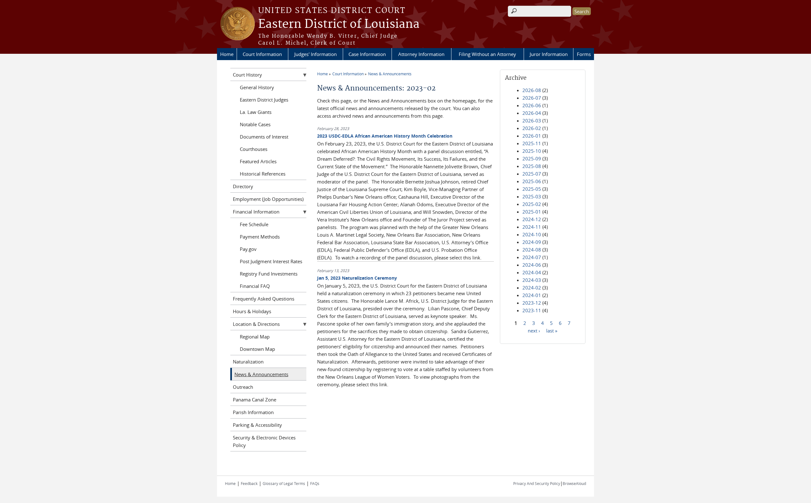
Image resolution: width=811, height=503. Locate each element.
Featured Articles (258, 161)
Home (226, 54)
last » (551, 330)
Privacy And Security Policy (536, 483)
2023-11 (531, 310)
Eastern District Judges (264, 99)
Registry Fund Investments (268, 273)
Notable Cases (255, 124)
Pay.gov (248, 249)
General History (257, 87)
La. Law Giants (255, 112)
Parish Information (253, 412)
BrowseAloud (574, 483)
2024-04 (531, 272)
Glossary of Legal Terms (284, 483)
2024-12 (531, 219)
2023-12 (531, 303)
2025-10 (531, 151)
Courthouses (253, 149)
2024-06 (531, 265)
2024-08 (531, 249)
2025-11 (531, 143)
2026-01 (531, 136)
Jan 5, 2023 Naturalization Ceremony (357, 278)
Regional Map (255, 336)
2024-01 (531, 295)
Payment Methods (260, 236)
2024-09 (531, 242)
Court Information (262, 54)
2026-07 (531, 98)
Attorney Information (421, 54)
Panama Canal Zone (254, 399)
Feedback (249, 483)
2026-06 (531, 105)
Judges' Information (315, 54)
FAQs (314, 483)
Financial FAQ (255, 286)
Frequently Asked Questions (263, 298)
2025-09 (531, 158)
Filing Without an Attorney (487, 54)
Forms (584, 54)
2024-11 (531, 227)
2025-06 (531, 181)
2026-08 (531, 90)
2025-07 (531, 174)
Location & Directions (256, 324)
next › (534, 330)
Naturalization (248, 361)
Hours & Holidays (252, 311)
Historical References (262, 174)
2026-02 (531, 128)
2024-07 (531, 257)
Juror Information (549, 54)
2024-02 (531, 287)
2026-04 (531, 113)
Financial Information (256, 211)
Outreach (243, 387)
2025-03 (531, 196)
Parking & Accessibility (257, 425)
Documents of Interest (264, 137)
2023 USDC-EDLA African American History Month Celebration (384, 136)
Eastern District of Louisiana (338, 24)
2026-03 (531, 120)
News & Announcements (390, 73)
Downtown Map (257, 349)
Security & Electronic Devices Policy (264, 441)
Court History (247, 74)
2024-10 (531, 234)
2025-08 (531, 166)
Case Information (367, 54)
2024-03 (531, 280)
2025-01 (531, 211)
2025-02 (531, 204)
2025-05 (531, 189)
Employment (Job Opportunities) (268, 199)
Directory (243, 186)
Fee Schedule (254, 224)
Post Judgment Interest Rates (271, 261)
